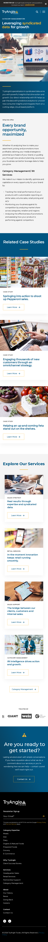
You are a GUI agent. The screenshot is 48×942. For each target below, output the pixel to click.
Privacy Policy (41, 822)
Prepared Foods (10, 847)
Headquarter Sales (11, 873)
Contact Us (8, 913)
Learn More (29, 5)
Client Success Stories (12, 863)
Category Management (13, 883)
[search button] (37, 12)
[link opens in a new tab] (4, 921)
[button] (46, 4)
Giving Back (8, 900)
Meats (5, 833)
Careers (6, 903)
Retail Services (9, 876)
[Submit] (43, 816)
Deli (4, 837)
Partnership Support (12, 880)
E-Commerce (9, 854)
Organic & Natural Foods (13, 844)
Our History (8, 893)
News (5, 896)
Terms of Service (11, 824)
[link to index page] (10, 12)
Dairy (5, 840)
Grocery (6, 850)
